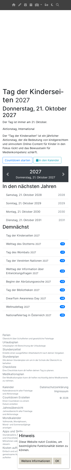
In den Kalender (49, 160)
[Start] (14, 5)
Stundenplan (32, 359)
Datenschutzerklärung (54, 387)
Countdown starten (17, 160)
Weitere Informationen (35, 461)
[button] (38, 5)
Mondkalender (16, 422)
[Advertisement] (35, 51)
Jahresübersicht (17, 411)
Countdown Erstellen (16, 400)
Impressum (61, 391)
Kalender (18, 390)
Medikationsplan (35, 377)
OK (57, 461)
